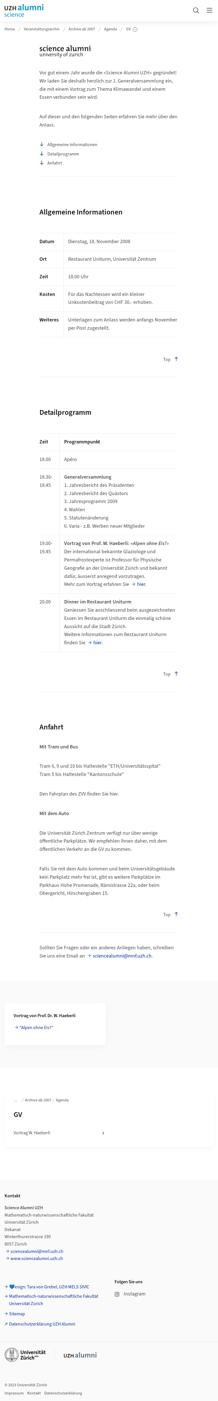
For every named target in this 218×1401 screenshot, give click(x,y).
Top (167, 359)
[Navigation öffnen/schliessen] (209, 10)
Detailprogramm (63, 154)
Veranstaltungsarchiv (42, 29)
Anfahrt (54, 163)
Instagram (135, 1293)
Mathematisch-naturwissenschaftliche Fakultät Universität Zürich (53, 1300)
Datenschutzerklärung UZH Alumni (42, 1324)
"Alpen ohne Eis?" (36, 1028)
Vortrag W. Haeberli (32, 1133)
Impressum (14, 1393)
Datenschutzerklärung (63, 1393)
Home (10, 29)
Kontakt (34, 1393)
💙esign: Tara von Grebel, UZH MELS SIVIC (49, 1287)
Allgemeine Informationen (72, 145)
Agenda (110, 29)
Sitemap (17, 1314)
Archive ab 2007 (82, 29)
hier (141, 584)
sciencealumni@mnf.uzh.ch (122, 956)
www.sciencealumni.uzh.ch (37, 1258)
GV (131, 29)
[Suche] (196, 10)
